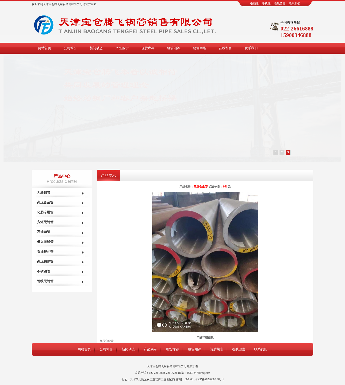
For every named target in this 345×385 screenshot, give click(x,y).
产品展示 (122, 48)
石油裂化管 (45, 251)
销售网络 (199, 48)
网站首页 (44, 48)
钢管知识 (173, 48)
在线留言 (279, 3)
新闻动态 (96, 48)
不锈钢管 (43, 271)
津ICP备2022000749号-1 (209, 379)
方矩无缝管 (45, 222)
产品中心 (62, 176)
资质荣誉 (216, 349)
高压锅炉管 (45, 261)
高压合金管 (45, 202)
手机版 (266, 3)
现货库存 (147, 48)
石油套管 (43, 232)
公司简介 (70, 48)
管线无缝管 (45, 281)
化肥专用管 (45, 212)
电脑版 (254, 3)
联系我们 (294, 3)
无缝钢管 (43, 192)
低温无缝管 (45, 241)
